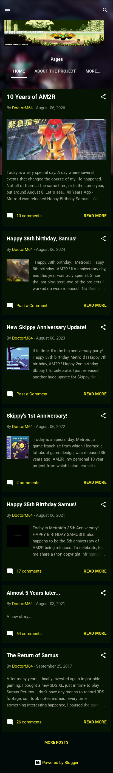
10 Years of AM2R (31, 96)
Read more (95, 215)
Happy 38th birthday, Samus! (42, 238)
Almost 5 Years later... (33, 593)
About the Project (55, 71)
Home (19, 71)
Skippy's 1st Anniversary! (37, 415)
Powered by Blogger (59, 762)
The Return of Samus (32, 655)
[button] (103, 97)
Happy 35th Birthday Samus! (41, 504)
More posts (56, 742)
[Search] (105, 11)
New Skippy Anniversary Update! (46, 327)
